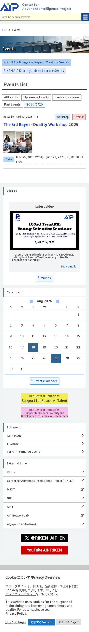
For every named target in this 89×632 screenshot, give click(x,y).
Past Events (12, 104)
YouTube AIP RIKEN (44, 550)
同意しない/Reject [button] (69, 622)
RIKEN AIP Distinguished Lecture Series (33, 71)
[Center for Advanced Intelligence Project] (44, 7)
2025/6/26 (34, 104)
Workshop (63, 117)
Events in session (67, 97)
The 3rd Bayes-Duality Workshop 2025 (40, 124)
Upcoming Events (36, 97)
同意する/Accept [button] (41, 622)
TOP (4, 29)
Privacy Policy (15, 613)
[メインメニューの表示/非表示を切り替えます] (85, 17)
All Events (11, 97)
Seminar (79, 117)
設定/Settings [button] (15, 622)
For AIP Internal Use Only (23, 452)
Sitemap (13, 444)
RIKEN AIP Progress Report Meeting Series (36, 62)
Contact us (14, 435)
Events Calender (46, 381)
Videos (46, 278)
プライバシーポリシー (20, 594)
